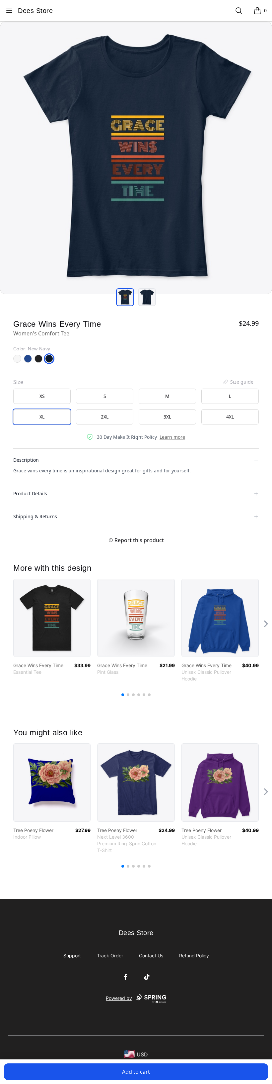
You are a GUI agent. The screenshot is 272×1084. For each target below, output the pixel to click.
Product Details (30, 493)
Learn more (172, 437)
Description (26, 460)
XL (41, 417)
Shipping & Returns (35, 516)
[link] (52, 618)
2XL (104, 417)
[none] (237, 382)
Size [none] (18, 382)
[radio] (42, 396)
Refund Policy (194, 955)
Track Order (110, 955)
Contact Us (151, 955)
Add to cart (136, 1071)
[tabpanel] (136, 158)
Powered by (119, 998)
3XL (167, 417)
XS (42, 396)
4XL (230, 417)
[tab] (125, 297)
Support (72, 955)
